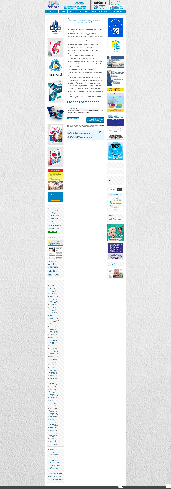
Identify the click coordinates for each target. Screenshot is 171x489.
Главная (48, 11)
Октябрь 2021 (52, 375)
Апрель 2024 (52, 328)
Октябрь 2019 (52, 413)
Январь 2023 (52, 351)
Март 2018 (51, 443)
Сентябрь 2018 (52, 433)
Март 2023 (51, 348)
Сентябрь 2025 (52, 301)
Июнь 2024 (51, 324)
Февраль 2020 (52, 406)
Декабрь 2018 (52, 428)
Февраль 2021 (52, 387)
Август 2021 (52, 378)
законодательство (96, 108)
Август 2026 (52, 283)
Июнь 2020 (51, 400)
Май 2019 (51, 421)
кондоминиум (84, 110)
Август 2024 (52, 321)
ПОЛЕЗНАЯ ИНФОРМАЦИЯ (54, 228)
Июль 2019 (51, 417)
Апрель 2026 (52, 290)
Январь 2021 (52, 389)
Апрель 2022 (52, 365)
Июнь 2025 (51, 306)
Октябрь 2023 (52, 337)
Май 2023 (51, 345)
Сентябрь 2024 (52, 320)
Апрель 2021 (52, 384)
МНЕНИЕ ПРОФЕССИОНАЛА (54, 225)
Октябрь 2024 (52, 318)
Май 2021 (51, 383)
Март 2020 (51, 405)
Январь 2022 (52, 370)
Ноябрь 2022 (52, 354)
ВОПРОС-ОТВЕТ (72, 11)
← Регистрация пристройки (73, 118)
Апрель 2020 (52, 403)
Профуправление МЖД (118, 11)
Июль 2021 (51, 380)
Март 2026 (51, 291)
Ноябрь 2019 (52, 411)
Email (109, 166)
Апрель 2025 (52, 309)
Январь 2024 (52, 332)
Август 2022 (52, 359)
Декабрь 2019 (52, 410)
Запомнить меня (113, 177)
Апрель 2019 (52, 422)
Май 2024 (51, 326)
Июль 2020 (51, 398)
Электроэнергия (54, 218)
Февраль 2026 (52, 293)
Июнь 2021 (51, 381)
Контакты (106, 11)
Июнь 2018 (51, 438)
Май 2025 (51, 307)
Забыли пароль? (114, 182)
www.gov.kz (69, 105)
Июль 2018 (51, 436)
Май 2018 (51, 440)
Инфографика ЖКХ (71, 110)
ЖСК (74, 108)
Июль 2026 (51, 285)
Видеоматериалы (97, 11)
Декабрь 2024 (52, 315)
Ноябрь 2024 (52, 317)
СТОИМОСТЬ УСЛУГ (55, 200)
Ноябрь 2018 (52, 430)
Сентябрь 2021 (52, 376)
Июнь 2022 (51, 362)
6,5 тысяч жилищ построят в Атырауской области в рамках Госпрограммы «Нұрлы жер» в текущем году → (95, 120)
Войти (110, 180)
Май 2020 (51, 402)
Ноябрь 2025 (52, 298)
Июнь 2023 (51, 343)
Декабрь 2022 (52, 353)
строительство (70, 112)
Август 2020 (52, 397)
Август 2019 (52, 416)
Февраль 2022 (52, 369)
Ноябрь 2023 (52, 335)
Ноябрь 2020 (52, 392)
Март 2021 (51, 386)
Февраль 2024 (52, 331)
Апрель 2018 (52, 441)
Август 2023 (52, 340)
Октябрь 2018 (52, 432)
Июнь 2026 (51, 287)
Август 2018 (52, 435)
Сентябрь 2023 (52, 339)
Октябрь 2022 (52, 356)
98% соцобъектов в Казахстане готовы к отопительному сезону (54, 461)
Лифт (52, 221)
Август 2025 (52, 302)
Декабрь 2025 (52, 296)
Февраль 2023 (52, 350)
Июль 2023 (51, 342)
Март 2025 (51, 310)
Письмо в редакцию (84, 11)
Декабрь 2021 (52, 372)
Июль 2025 (51, 304)
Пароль (110, 171)
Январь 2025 (52, 313)
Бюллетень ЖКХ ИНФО (57, 486)
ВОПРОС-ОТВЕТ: (52, 208)
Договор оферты (74, 486)
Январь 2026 (52, 294)
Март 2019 (51, 424)
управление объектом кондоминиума (81, 112)
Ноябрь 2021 (52, 373)
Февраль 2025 (52, 312)
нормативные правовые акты (94, 110)
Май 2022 (51, 364)
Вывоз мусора (54, 212)
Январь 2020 (52, 408)
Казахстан (78, 110)
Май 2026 (51, 288)
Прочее (52, 223)
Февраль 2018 (52, 444)
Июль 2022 (51, 361)
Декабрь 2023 (52, 334)
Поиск (119, 189)
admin (69, 23)
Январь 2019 (52, 427)
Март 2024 (51, 329)
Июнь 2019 (51, 419)
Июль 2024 (51, 323)
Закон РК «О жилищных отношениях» (83, 108)
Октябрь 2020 (52, 394)
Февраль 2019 (52, 425)
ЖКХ (71, 108)
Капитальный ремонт (55, 215)
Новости (55, 11)
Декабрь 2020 (52, 391)
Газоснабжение (54, 213)
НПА (102, 110)
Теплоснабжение (54, 216)
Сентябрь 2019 (52, 414)
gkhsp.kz (102, 125)
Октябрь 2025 (52, 299)
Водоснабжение (54, 210)
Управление (53, 220)
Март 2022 (51, 367)
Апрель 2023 (52, 346)
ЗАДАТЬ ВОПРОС (52, 231)
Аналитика (62, 11)
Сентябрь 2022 (52, 358)
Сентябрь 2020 (52, 395)
